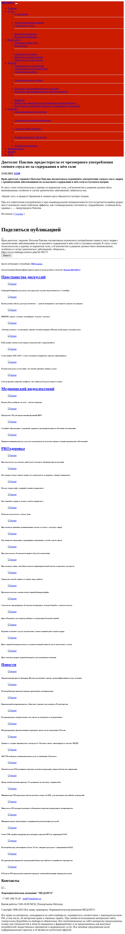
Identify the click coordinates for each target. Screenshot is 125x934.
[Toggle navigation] (16, 3)
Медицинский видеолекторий (27, 389)
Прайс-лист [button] (14, 39)
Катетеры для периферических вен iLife (36, 88)
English (12, 151)
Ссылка (18, 213)
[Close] (2, 238)
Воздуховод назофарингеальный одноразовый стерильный (47, 106)
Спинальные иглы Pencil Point (31, 68)
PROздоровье (36, 264)
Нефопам (19, 100)
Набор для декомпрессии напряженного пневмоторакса (45, 103)
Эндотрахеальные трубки (28, 80)
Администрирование (26, 145)
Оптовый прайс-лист (26, 42)
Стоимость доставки (25, 54)
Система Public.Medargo (27, 128)
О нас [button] (11, 11)
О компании (21, 14)
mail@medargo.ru (32, 898)
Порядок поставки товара (28, 57)
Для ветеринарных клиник (29, 22)
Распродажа (21, 45)
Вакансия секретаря (25, 34)
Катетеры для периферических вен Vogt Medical (41, 91)
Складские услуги (24, 25)
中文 (10, 154)
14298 (17, 173)
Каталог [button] (12, 63)
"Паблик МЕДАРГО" (72, 270)
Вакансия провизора (25, 37)
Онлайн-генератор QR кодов (30, 137)
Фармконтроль (16, 148)
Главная (12, 8)
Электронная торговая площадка (32, 120)
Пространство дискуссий (23, 277)
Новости (8, 664)
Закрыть (7, 255)
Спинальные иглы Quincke (29, 66)
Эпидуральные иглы (25, 71)
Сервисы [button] (13, 109)
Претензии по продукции (28, 60)
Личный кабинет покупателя (30, 111)
